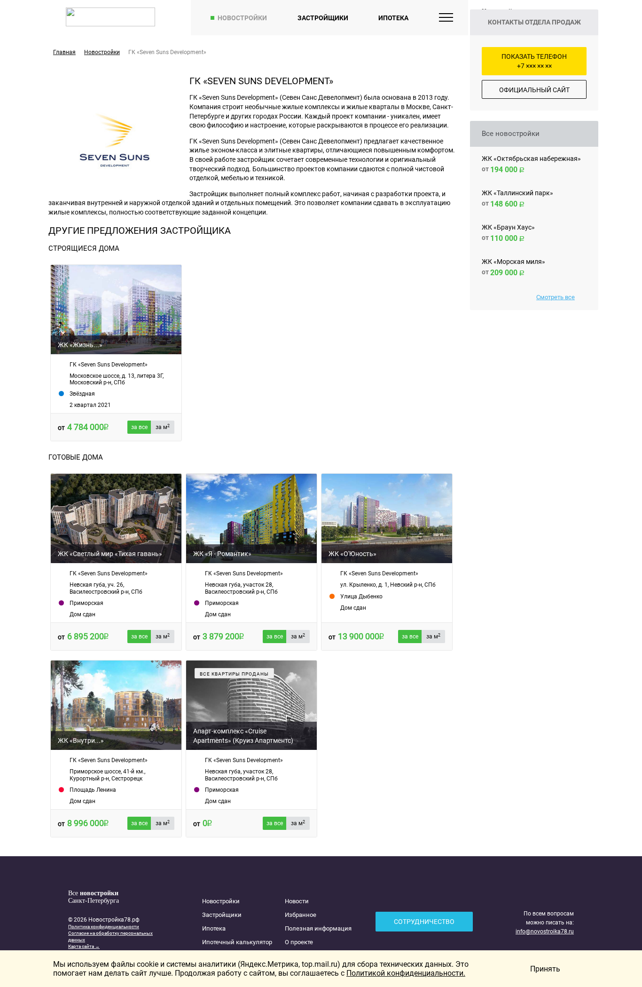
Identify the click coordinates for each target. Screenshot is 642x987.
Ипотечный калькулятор (237, 942)
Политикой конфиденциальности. (405, 973)
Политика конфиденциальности (103, 926)
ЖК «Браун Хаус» (508, 227)
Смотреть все (555, 297)
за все (139, 427)
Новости (297, 901)
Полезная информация (318, 928)
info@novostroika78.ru (545, 931)
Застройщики (323, 18)
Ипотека (393, 18)
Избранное (300, 914)
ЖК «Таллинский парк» (517, 193)
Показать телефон (534, 61)
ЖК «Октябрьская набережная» (531, 158)
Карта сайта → (84, 946)
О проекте (299, 942)
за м (163, 427)
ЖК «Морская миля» (513, 261)
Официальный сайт (534, 90)
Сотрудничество (424, 921)
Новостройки (242, 18)
